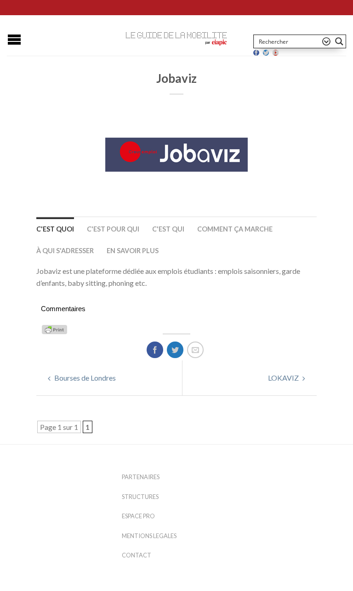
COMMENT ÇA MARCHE (235, 229)
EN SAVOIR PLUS (133, 251)
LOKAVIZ (284, 377)
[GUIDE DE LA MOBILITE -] (176, 35)
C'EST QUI (168, 229)
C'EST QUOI (55, 229)
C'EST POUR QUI (113, 229)
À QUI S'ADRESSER (65, 251)
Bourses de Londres (84, 377)
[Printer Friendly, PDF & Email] (56, 329)
